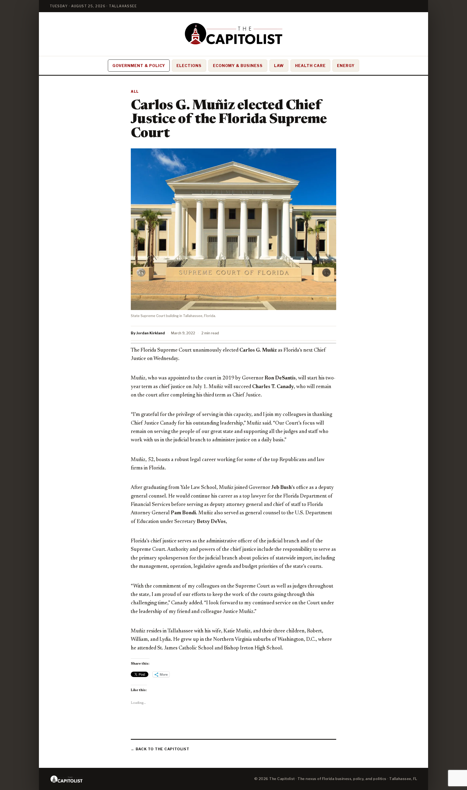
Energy (346, 65)
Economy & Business (238, 65)
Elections (189, 65)
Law (279, 65)
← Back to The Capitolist (160, 749)
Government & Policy (138, 65)
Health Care (310, 65)
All (135, 91)
